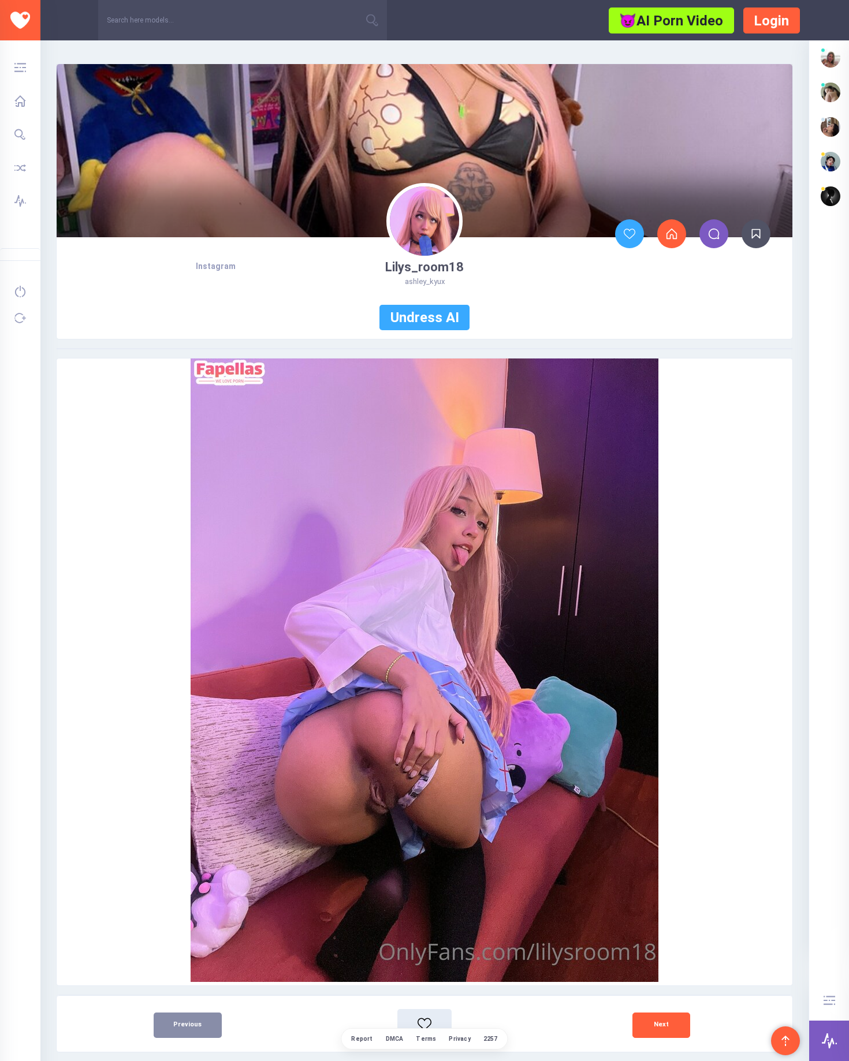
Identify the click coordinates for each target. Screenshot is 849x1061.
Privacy (459, 1039)
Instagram (216, 266)
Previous (187, 1024)
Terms (426, 1039)
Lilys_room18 (424, 267)
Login (771, 21)
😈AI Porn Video (671, 21)
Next (661, 1024)
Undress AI (424, 317)
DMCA (395, 1039)
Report (362, 1039)
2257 (490, 1039)
